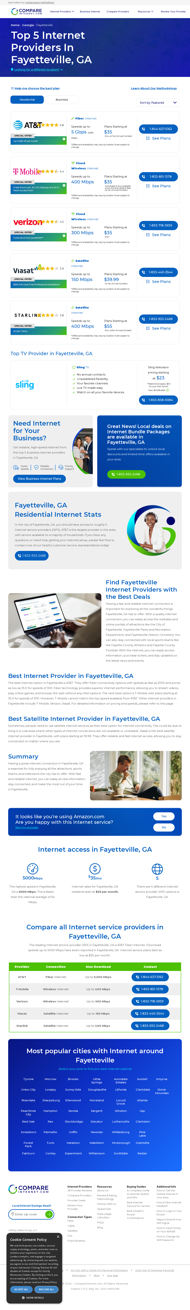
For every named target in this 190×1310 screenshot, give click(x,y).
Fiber (71, 1220)
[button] (34, 1297)
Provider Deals (76, 1200)
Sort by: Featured (152, 103)
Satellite (73, 1230)
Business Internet (90, 11)
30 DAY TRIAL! (20, 331)
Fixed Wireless (76, 1240)
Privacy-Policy (49, 1282)
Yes (164, 816)
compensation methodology (39, 2)
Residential (27, 99)
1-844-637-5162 (161, 129)
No (164, 827)
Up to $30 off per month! (25, 141)
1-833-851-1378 (161, 176)
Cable (71, 1225)
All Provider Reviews (80, 1190)
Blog (100, 1227)
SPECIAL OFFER (23, 135)
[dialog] (34, 1268)
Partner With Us (106, 1203)
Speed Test (104, 1208)
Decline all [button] (46, 1289)
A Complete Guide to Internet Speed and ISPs (138, 1194)
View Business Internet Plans (39, 478)
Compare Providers (118, 11)
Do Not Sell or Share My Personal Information (99, 1270)
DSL (70, 1235)
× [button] (58, 1236)
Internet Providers (60, 11)
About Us (102, 1190)
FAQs (100, 1222)
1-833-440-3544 (161, 272)
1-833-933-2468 (161, 319)
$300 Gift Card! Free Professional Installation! (36, 284)
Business (62, 99)
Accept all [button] (21, 1289)
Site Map (112, 1275)
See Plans (161, 138)
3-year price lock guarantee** (28, 237)
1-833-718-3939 (160, 225)
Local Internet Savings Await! (31, 1205)
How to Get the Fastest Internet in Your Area (167, 1194)
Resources (144, 11)
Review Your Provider (173, 11)
